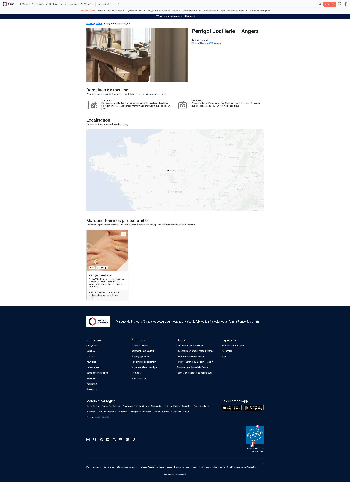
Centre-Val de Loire (111, 406)
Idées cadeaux (72, 4)
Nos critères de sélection (144, 362)
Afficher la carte (175, 170)
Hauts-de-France (172, 406)
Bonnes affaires (87, 10)
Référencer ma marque (233, 345)
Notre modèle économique (144, 367)
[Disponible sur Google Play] (254, 408)
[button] (185, 467)
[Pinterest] (127, 439)
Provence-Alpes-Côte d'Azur (167, 411)
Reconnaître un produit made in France (195, 351)
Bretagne (90, 411)
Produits (40, 4)
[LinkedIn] (107, 439)
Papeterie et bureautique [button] (232, 10)
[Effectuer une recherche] (320, 4)
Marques (26, 4)
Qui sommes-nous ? (141, 345)
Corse (186, 411)
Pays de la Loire (201, 406)
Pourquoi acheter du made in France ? (195, 362)
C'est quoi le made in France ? (191, 345)
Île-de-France (93, 406)
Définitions (91, 383)
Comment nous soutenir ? (144, 351)
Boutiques (54, 4)
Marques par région (101, 401)
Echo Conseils (180, 474)
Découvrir (191, 16)
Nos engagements (140, 356)
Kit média (136, 373)
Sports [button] (175, 10)
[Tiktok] (134, 439)
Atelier (99, 23)
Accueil (90, 23)
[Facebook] (94, 439)
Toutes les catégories (259, 10)
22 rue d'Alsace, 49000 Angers (206, 43)
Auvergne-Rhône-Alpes (140, 411)
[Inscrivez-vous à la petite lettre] (88, 439)
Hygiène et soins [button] (134, 10)
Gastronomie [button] (189, 10)
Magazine (88, 4)
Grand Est (186, 406)
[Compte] (345, 4)
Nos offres (227, 351)
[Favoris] (339, 4)
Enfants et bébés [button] (208, 10)
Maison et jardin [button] (115, 10)
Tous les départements (97, 417)
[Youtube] (120, 439)
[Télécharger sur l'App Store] (232, 408)
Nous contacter (139, 378)
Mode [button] (100, 10)
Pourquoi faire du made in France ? (193, 367)
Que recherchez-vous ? (108, 4)
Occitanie (122, 411)
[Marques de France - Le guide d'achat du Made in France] (8, 4)
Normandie (156, 406)
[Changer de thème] (263, 464)
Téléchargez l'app (235, 401)
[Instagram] (101, 439)
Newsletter (91, 389)
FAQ (224, 356)
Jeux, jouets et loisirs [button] (157, 10)
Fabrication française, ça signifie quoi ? (195, 373)
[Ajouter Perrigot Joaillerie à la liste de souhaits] (123, 234)
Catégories (91, 345)
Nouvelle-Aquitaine (106, 411)
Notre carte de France (97, 373)
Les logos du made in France (190, 356)
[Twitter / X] (114, 439)
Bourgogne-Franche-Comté (136, 406)
